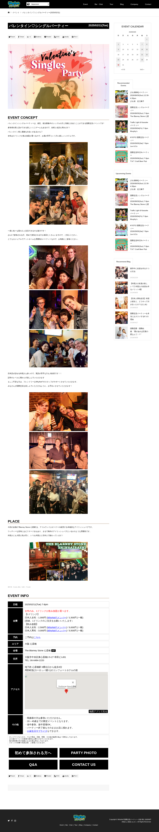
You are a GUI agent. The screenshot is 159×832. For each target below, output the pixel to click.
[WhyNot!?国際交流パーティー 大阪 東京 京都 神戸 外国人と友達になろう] (14, 4)
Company (134, 4)
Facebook (12, 820)
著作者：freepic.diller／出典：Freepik (19, 587)
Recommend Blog (123, 262)
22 (147, 54)
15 (147, 49)
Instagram (15, 820)
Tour (111, 4)
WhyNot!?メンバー (56, 630)
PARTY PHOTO (84, 753)
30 (118, 65)
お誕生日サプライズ (37, 731)
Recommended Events (123, 84)
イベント (15, 13)
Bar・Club (99, 4)
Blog (122, 4)
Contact (148, 4)
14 (142, 49)
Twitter (9, 820)
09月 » (142, 69)
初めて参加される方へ (33, 753)
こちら (37, 637)
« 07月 (123, 69)
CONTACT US (84, 765)
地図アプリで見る (98, 711)
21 (142, 54)
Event (85, 4)
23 (118, 59)
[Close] (73, 682)
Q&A (33, 765)
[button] (66, 691)
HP (53, 650)
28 (142, 59)
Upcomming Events (123, 174)
